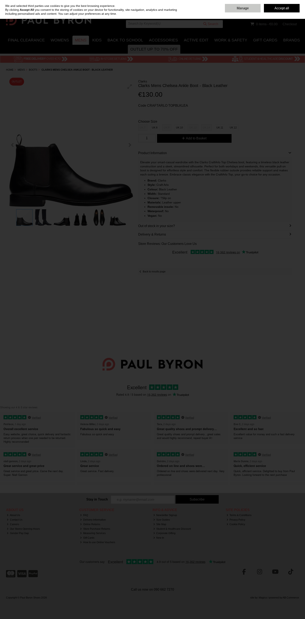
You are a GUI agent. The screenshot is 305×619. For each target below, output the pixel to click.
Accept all (281, 8)
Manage (243, 8)
